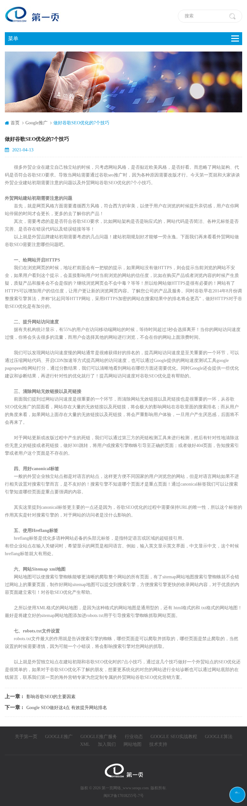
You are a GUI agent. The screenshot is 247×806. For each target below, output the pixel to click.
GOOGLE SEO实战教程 (174, 736)
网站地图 (133, 744)
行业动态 (134, 736)
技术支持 (158, 744)
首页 (15, 122)
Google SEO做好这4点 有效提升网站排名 (66, 707)
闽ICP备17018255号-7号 (124, 795)
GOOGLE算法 (219, 736)
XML (85, 744)
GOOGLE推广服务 (98, 736)
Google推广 (36, 122)
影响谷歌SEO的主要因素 (51, 696)
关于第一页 (26, 736)
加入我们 (107, 744)
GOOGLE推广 (59, 736)
